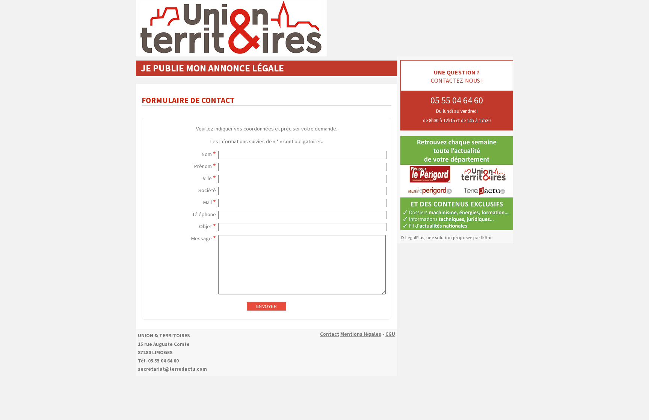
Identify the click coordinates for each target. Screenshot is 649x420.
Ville (207, 178)
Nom (207, 154)
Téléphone (204, 214)
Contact (329, 334)
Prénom (203, 166)
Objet (205, 226)
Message (201, 238)
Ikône (486, 237)
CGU (390, 334)
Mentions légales (360, 334)
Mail (207, 202)
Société (207, 190)
